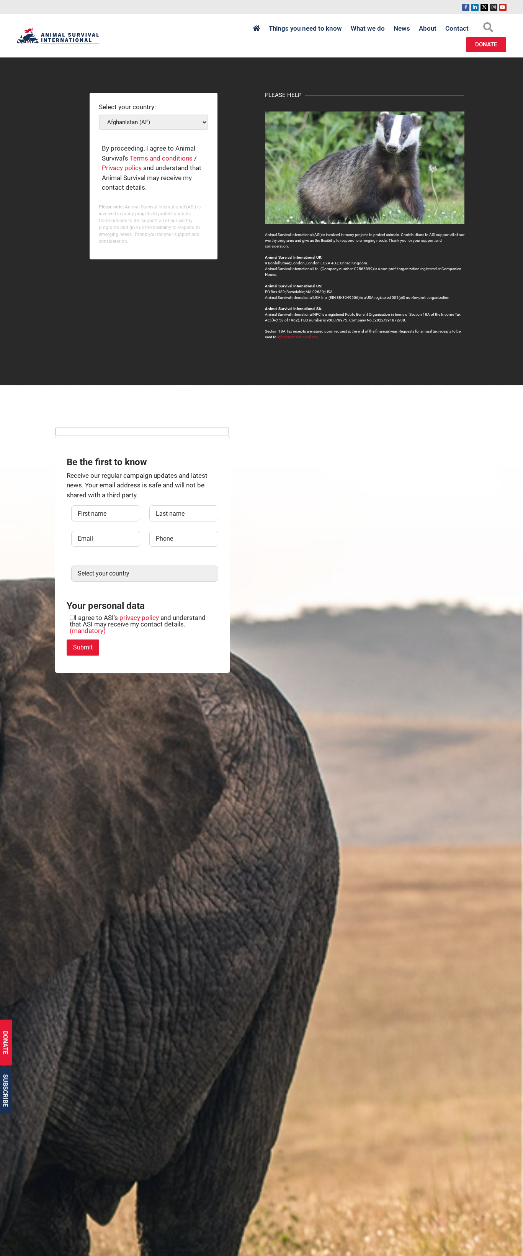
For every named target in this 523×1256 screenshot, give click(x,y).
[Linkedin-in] (475, 7)
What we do (368, 28)
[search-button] (488, 27)
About (427, 28)
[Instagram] (493, 7)
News (402, 28)
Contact (457, 28)
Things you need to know (305, 28)
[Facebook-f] (465, 7)
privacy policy (139, 617)
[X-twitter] (484, 7)
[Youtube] (503, 7)
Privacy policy (122, 168)
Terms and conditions (161, 158)
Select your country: (127, 107)
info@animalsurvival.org (297, 337)
